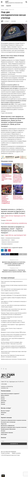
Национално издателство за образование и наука (14, 2)
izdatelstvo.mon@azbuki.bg (11, 223)
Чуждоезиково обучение (7, 432)
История (3, 430)
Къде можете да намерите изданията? (10, 393)
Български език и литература (8, 422)
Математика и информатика (7, 425)
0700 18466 (9, 220)
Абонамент (3, 400)
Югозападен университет (7, 243)
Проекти (3, 402)
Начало (2, 9)
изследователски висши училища (13, 238)
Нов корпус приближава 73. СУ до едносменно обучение (13, 295)
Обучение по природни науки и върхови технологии (13, 427)
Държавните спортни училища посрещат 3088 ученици (13, 332)
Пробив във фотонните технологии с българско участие (13, 359)
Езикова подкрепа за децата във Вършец (10, 293)
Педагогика (3, 423)
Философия (4, 434)
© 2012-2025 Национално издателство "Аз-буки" (10, 455)
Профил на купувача (16, 453)
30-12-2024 (13, 21)
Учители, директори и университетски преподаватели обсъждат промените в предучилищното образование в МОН (13, 348)
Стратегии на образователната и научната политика (13, 420)
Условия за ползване (5, 453)
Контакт (3, 398)
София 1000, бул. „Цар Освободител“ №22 (15, 235)
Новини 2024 (11, 9)
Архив (2, 414)
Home (2, 5)
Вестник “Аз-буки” (5, 410)
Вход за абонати (5, 395)
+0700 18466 (4, 384)
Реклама (3, 404)
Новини (6, 9)
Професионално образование (8, 429)
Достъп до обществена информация (8, 451)
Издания (8, 5)
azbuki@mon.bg (23, 223)
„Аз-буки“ (7, 21)
